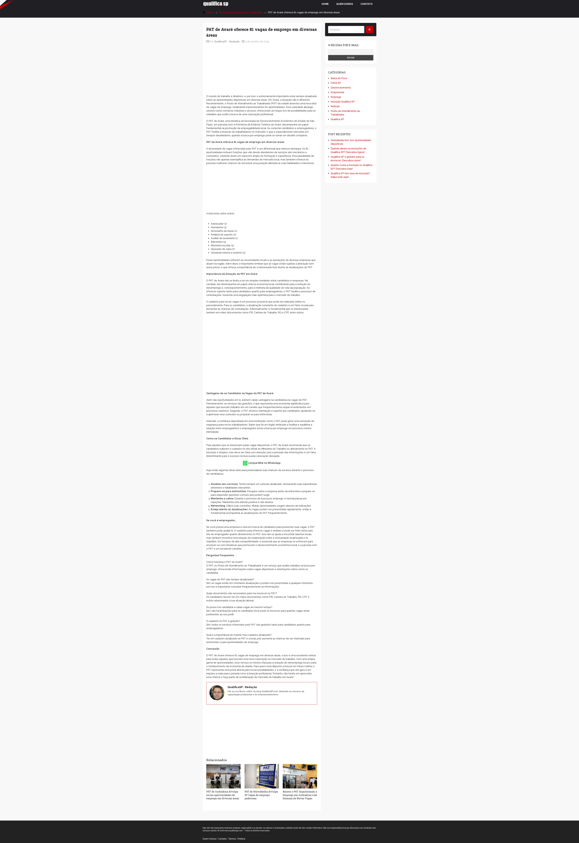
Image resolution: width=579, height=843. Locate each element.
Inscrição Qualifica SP (343, 101)
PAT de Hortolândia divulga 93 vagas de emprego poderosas (261, 795)
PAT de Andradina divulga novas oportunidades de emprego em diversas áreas (222, 795)
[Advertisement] (262, 69)
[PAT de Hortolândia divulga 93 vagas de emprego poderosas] (262, 776)
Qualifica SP (337, 119)
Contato (367, 4)
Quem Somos (344, 4)
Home (325, 4)
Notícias (335, 106)
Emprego (336, 97)
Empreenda (337, 92)
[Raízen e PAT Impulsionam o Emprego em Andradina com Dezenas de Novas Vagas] (300, 776)
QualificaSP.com (215, 4)
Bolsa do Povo (339, 78)
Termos (232, 839)
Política (241, 839)
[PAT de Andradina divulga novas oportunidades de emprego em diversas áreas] (223, 776)
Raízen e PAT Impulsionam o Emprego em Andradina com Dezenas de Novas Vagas (300, 795)
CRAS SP (336, 83)
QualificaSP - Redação (227, 41)
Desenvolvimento (341, 87)
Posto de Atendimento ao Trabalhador (241, 12)
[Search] (369, 29)
